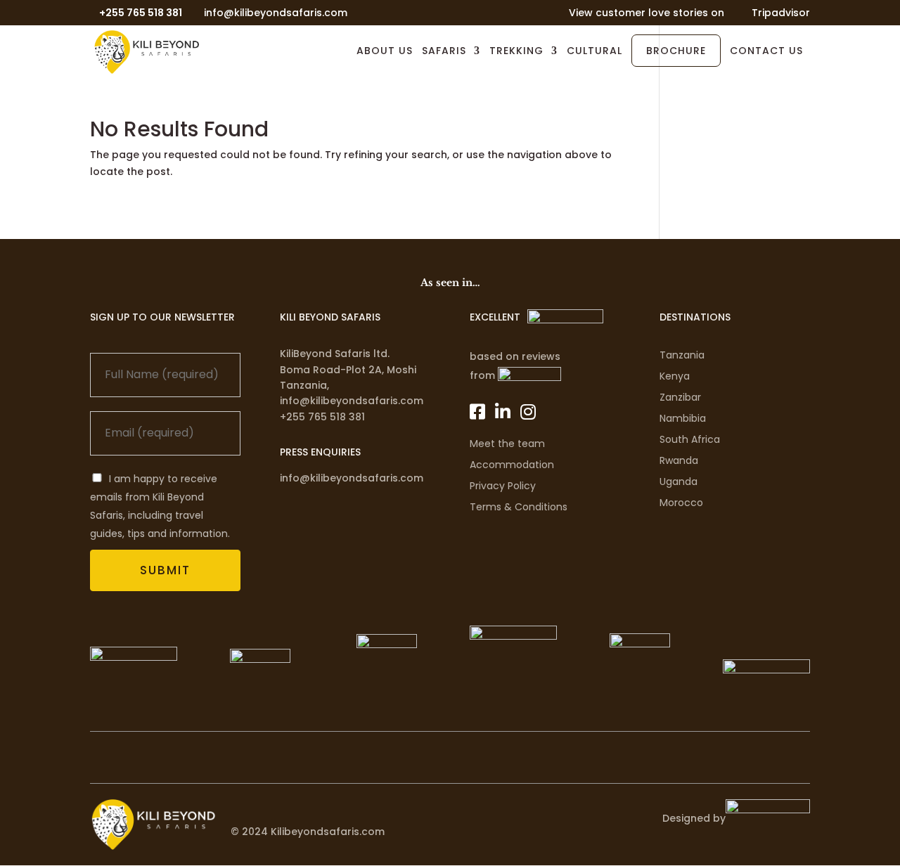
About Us (384, 52)
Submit (165, 570)
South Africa (690, 439)
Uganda (679, 481)
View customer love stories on (646, 14)
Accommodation (512, 465)
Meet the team (507, 444)
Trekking (516, 52)
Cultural (594, 52)
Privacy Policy (503, 486)
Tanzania (682, 355)
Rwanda (679, 460)
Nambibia (683, 418)
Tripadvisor (781, 14)
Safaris (444, 52)
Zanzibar (680, 397)
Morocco (681, 503)
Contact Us (766, 52)
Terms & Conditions (518, 507)
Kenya (675, 376)
